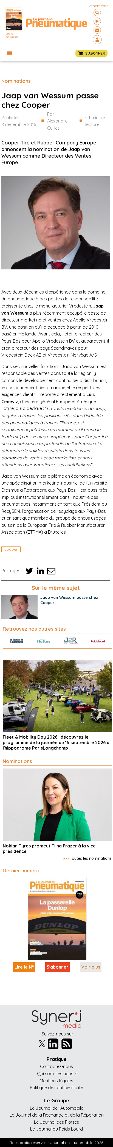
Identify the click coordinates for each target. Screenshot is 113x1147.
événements (97, 5)
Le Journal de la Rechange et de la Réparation (57, 1115)
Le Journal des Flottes (56, 1122)
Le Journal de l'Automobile (56, 1108)
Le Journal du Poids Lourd (56, 1129)
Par (57, 121)
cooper (11, 549)
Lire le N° (24, 967)
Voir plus (90, 967)
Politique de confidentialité (56, 1087)
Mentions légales (56, 1080)
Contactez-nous (56, 1066)
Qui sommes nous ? (56, 1073)
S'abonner (57, 967)
